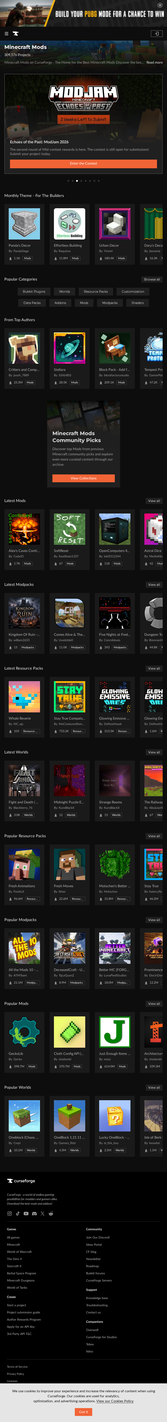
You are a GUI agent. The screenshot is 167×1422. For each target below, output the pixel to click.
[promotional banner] (83, 13)
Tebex (90, 1344)
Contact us (93, 1312)
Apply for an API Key (21, 1326)
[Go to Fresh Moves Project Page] (70, 874)
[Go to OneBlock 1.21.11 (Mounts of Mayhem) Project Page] (70, 1126)
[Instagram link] (9, 1213)
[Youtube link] (26, 1213)
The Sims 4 (14, 1259)
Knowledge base (97, 1298)
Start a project (16, 1305)
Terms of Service (17, 1367)
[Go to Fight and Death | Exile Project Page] (24, 791)
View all (154, 501)
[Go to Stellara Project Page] (70, 358)
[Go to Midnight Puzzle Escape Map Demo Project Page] (70, 791)
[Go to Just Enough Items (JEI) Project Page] (115, 1042)
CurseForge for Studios (101, 1337)
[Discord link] (34, 1213)
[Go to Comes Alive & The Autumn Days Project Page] (70, 623)
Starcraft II (14, 1266)
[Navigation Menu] (6, 33)
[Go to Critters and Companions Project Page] (24, 358)
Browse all (152, 279)
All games (13, 1237)
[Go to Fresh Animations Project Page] (24, 874)
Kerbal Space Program (21, 1273)
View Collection (83, 163)
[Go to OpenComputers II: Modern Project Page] (115, 539)
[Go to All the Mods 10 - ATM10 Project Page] (24, 958)
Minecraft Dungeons (21, 1280)
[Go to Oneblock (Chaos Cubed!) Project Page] (24, 1126)
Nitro (89, 1351)
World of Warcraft (19, 1252)
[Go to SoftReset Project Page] (70, 539)
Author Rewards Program (24, 1319)
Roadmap (92, 1266)
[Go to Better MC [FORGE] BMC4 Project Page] (115, 958)
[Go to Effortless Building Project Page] (70, 234)
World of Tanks (17, 1287)
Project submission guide (23, 1312)
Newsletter (93, 1259)
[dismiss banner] (160, 5)
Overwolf (92, 1330)
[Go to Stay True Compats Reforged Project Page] (70, 707)
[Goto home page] (15, 33)
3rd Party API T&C (19, 1334)
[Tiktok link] (17, 1213)
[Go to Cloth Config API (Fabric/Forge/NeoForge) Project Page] (70, 1042)
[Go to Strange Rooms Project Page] (115, 791)
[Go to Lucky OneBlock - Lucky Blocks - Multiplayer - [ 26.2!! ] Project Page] (115, 1126)
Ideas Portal (94, 1244)
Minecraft (13, 1244)
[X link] (42, 1213)
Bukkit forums (95, 1273)
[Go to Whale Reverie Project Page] (24, 707)
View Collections (84, 478)
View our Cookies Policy (115, 1401)
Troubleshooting (97, 1305)
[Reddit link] (50, 1213)
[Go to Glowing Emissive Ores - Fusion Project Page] (115, 707)
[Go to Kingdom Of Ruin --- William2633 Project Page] (24, 623)
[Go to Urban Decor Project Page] (115, 234)
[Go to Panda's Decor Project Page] (24, 234)
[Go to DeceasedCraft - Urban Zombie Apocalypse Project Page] (70, 958)
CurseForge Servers (99, 1280)
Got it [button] (83, 1412)
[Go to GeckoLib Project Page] (24, 1042)
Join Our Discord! (98, 1237)
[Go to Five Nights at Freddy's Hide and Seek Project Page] (115, 623)
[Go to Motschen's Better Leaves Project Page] (115, 874)
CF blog (91, 1252)
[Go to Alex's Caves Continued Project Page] (24, 539)
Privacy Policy (15, 1374)
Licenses (12, 1381)
